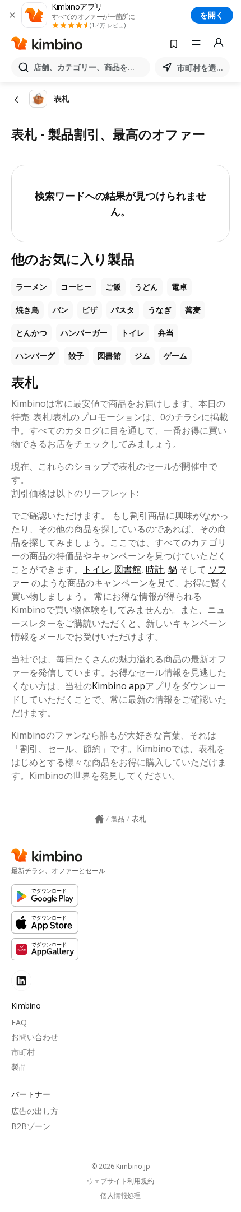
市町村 (23, 1052)
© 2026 (120, 1166)
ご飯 (113, 286)
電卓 (179, 286)
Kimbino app (118, 686)
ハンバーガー (84, 332)
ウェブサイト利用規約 (120, 1181)
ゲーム (175, 355)
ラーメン (31, 286)
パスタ (123, 309)
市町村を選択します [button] (201, 67)
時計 (155, 569)
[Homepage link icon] (99, 819)
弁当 (166, 332)
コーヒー (76, 286)
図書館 (109, 355)
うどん (146, 286)
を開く (212, 15)
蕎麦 (193, 309)
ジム (142, 355)
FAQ (19, 1022)
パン (60, 309)
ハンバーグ (35, 355)
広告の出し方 (34, 1111)
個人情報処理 (120, 1195)
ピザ (90, 309)
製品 (19, 1066)
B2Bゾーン (30, 1126)
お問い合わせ (34, 1037)
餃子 (76, 355)
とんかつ (31, 332)
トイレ (133, 332)
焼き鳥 (27, 309)
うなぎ (160, 309)
